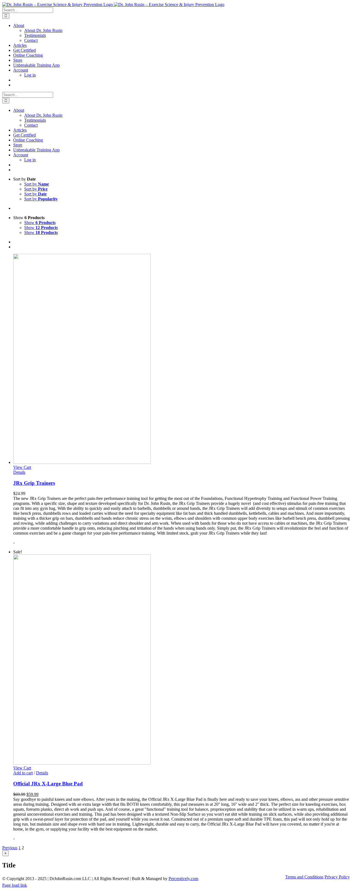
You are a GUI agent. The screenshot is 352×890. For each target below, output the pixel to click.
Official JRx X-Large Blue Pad (48, 783)
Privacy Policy (337, 877)
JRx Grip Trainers (34, 483)
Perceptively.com (183, 878)
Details (19, 472)
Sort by (36, 184)
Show (40, 222)
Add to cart (23, 773)
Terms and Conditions (304, 877)
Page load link (14, 885)
